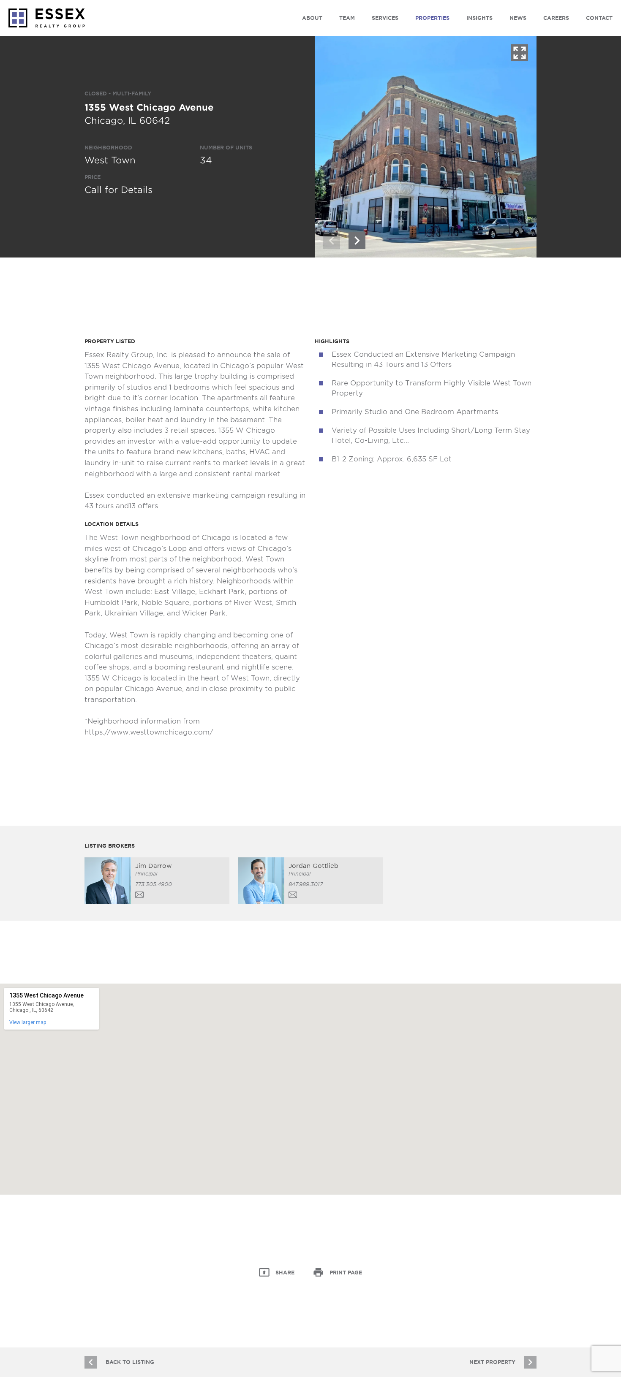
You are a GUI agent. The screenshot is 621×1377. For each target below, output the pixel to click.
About (312, 18)
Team (347, 18)
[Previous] (331, 240)
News (517, 18)
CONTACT (599, 18)
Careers (556, 18)
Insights (479, 18)
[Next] (357, 240)
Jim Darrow (153, 865)
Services (385, 18)
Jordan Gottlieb (313, 865)
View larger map (27, 1022)
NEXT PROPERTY (492, 1362)
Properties (432, 18)
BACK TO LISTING (130, 1362)
